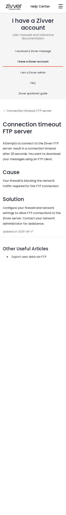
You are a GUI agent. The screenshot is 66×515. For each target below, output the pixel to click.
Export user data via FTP (29, 257)
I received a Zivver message (33, 51)
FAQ (33, 83)
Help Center (40, 6)
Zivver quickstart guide (33, 93)
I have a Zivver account (33, 61)
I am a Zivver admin (33, 72)
